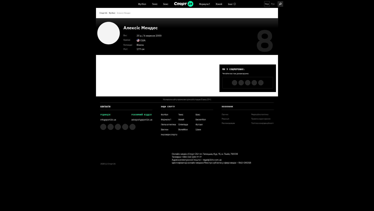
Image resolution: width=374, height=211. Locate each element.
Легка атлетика (168, 125)
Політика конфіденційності (262, 123)
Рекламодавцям (228, 123)
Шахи (198, 130)
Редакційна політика (259, 114)
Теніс (154, 4)
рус (273, 4)
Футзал (199, 125)
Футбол (142, 4)
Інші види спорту (169, 134)
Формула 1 (204, 4)
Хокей (219, 4)
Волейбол (183, 130)
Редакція (225, 119)
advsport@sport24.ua (141, 119)
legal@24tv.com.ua (212, 159)
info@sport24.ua (108, 119)
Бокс (165, 4)
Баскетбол (201, 120)
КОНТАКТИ (105, 106)
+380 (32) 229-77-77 (191, 156)
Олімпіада (183, 125)
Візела (140, 44)
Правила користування (260, 119)
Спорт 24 (103, 13)
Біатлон (164, 130)
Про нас (225, 114)
